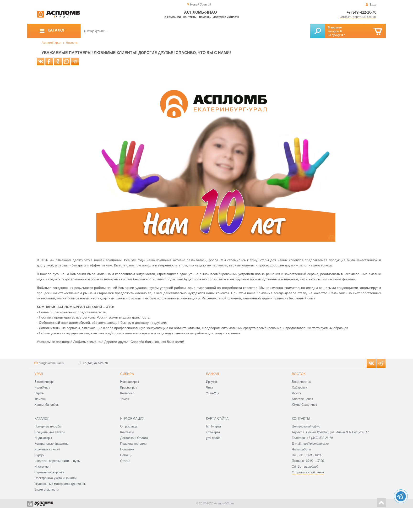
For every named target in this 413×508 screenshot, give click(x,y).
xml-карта (213, 432)
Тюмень (40, 399)
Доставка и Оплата (134, 438)
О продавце (128, 426)
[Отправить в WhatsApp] (66, 61)
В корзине (335, 27)
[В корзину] (377, 31)
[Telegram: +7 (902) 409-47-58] (401, 496)
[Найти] (317, 31)
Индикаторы (43, 438)
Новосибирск (129, 382)
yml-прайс (213, 438)
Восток (298, 374)
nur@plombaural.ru (51, 363)
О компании (172, 17)
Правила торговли (133, 443)
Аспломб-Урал (51, 42)
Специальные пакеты (49, 432)
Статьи (125, 461)
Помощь (205, 17)
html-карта (213, 426)
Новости (71, 42)
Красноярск (128, 387)
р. (343, 35)
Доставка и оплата (226, 17)
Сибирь (127, 374)
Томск (124, 399)
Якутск (297, 393)
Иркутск (211, 382)
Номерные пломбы (47, 426)
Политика (127, 449)
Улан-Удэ (212, 393)
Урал (38, 374)
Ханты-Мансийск (46, 404)
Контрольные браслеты (51, 443)
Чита (209, 387)
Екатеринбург (44, 382)
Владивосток (301, 382)
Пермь (39, 393)
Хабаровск (299, 387)
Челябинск (42, 387)
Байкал (212, 374)
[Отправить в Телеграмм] (75, 61)
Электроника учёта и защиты (55, 478)
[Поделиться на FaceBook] (49, 61)
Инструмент (43, 466)
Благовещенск (302, 399)
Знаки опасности (46, 489)
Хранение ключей (47, 449)
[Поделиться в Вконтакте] (40, 61)
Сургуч (39, 455)
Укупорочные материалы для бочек (60, 484)
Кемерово (127, 393)
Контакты (189, 17)
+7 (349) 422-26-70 (361, 12)
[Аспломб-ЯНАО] (58, 16)
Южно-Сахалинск (304, 404)
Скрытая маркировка (49, 472)
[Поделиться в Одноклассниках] (58, 61)
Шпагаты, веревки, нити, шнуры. (57, 461)
